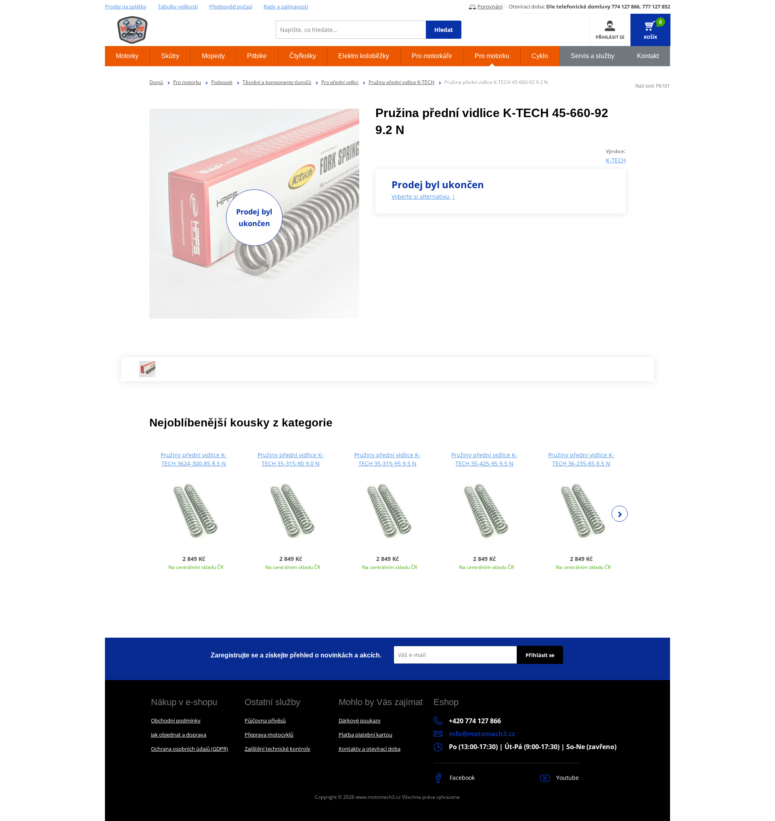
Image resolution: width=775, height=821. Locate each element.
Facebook (461, 777)
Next (620, 514)
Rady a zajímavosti (286, 6)
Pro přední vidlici (339, 82)
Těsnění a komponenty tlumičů (277, 82)
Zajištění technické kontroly (277, 748)
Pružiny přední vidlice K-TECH (401, 82)
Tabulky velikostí (178, 6)
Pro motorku (187, 82)
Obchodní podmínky (176, 720)
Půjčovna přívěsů (265, 720)
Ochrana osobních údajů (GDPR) (189, 748)
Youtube (567, 777)
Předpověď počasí (230, 6)
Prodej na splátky (126, 6)
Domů (156, 82)
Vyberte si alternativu (421, 196)
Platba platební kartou (365, 734)
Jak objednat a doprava (178, 734)
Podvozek (221, 82)
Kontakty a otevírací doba (369, 748)
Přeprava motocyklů (269, 734)
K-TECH (616, 160)
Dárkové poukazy (360, 720)
